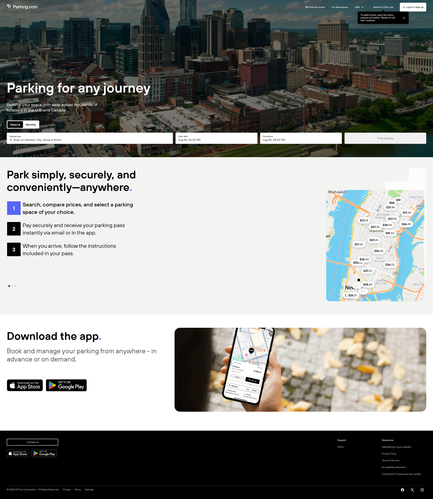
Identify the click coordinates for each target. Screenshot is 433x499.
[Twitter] (413, 489)
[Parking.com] (22, 7)
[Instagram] (423, 489)
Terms (77, 489)
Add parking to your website (396, 446)
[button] (404, 18)
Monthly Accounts (315, 7)
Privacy (67, 489)
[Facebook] (404, 489)
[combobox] (91, 139)
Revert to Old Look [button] (383, 7)
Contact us (32, 442)
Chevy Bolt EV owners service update (401, 473)
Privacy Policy (389, 453)
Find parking (385, 138)
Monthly (31, 124)
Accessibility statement (394, 467)
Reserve (15, 124)
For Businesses (340, 7)
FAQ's (340, 446)
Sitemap (89, 489)
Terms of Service (390, 460)
